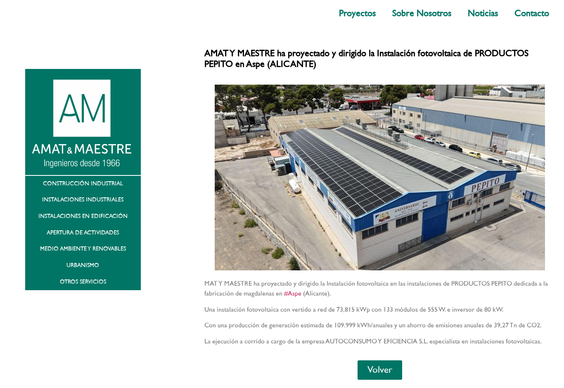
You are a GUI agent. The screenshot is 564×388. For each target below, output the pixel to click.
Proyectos (357, 13)
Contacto (531, 13)
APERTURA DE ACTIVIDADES (83, 233)
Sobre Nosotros (421, 13)
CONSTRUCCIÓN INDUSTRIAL (83, 184)
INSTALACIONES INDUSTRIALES (82, 200)
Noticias (483, 13)
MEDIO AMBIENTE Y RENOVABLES (83, 249)
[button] (380, 370)
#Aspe (292, 293)
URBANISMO (82, 265)
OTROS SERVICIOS (83, 282)
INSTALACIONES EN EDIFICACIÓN (83, 216)
